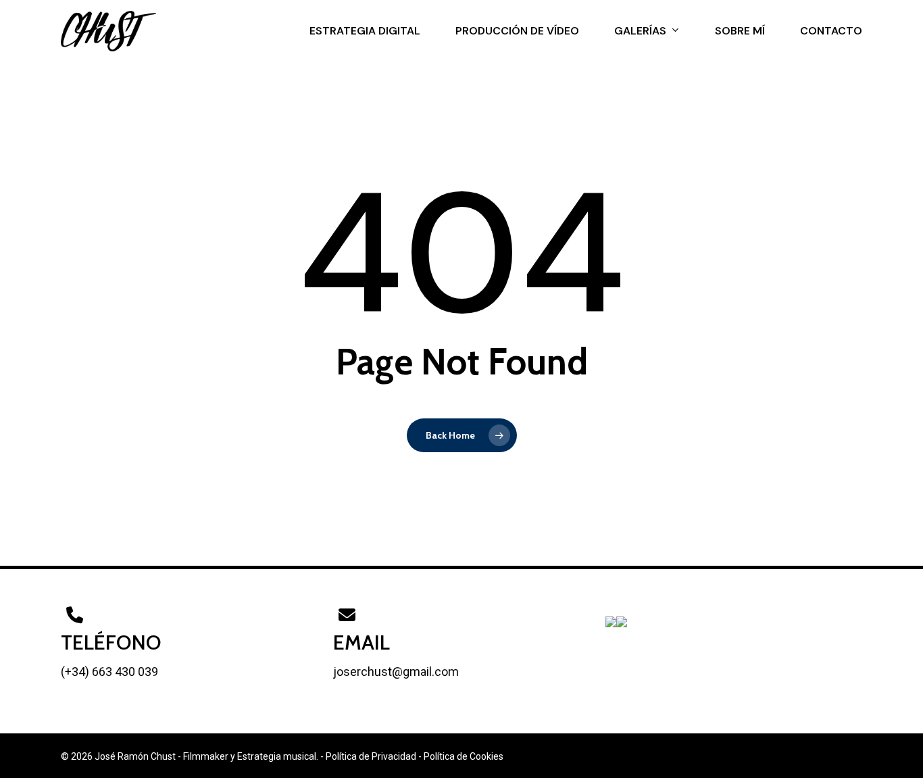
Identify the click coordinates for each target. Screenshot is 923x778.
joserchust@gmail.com (396, 671)
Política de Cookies (463, 756)
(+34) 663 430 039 (109, 671)
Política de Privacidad (371, 756)
